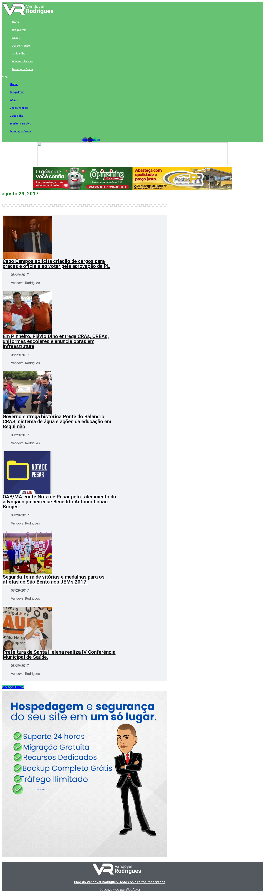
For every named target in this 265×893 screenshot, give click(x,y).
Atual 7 (16, 37)
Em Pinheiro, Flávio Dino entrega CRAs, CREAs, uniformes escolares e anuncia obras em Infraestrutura (56, 341)
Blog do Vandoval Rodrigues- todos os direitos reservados (119, 882)
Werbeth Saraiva (22, 61)
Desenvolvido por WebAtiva (120, 890)
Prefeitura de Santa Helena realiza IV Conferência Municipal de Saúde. (59, 654)
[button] (90, 77)
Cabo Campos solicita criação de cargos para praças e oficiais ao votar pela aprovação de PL (56, 263)
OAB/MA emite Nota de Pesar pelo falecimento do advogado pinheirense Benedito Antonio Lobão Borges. (59, 502)
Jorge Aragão (21, 45)
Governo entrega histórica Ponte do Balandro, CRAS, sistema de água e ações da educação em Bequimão (57, 421)
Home (16, 22)
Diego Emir (19, 29)
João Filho (18, 53)
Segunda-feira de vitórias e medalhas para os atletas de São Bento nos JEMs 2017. (54, 579)
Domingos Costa (22, 69)
